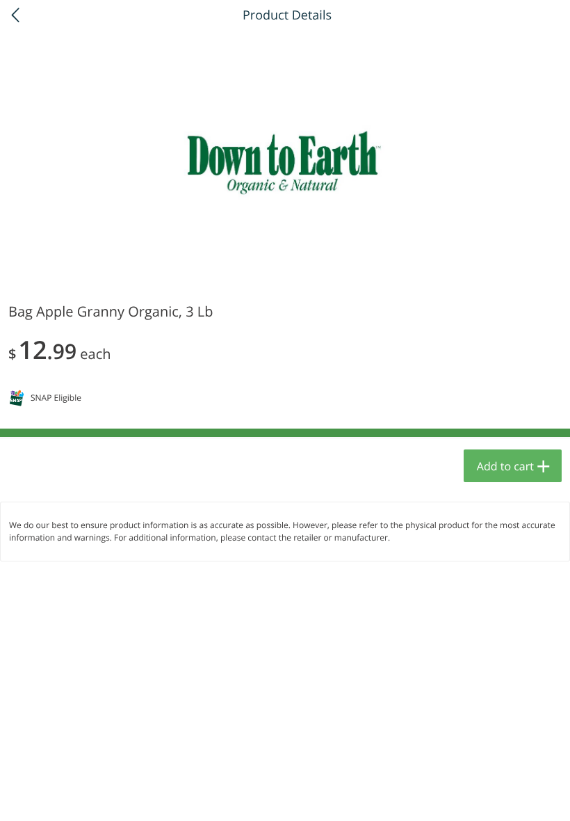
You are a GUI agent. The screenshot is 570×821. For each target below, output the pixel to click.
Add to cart (505, 466)
